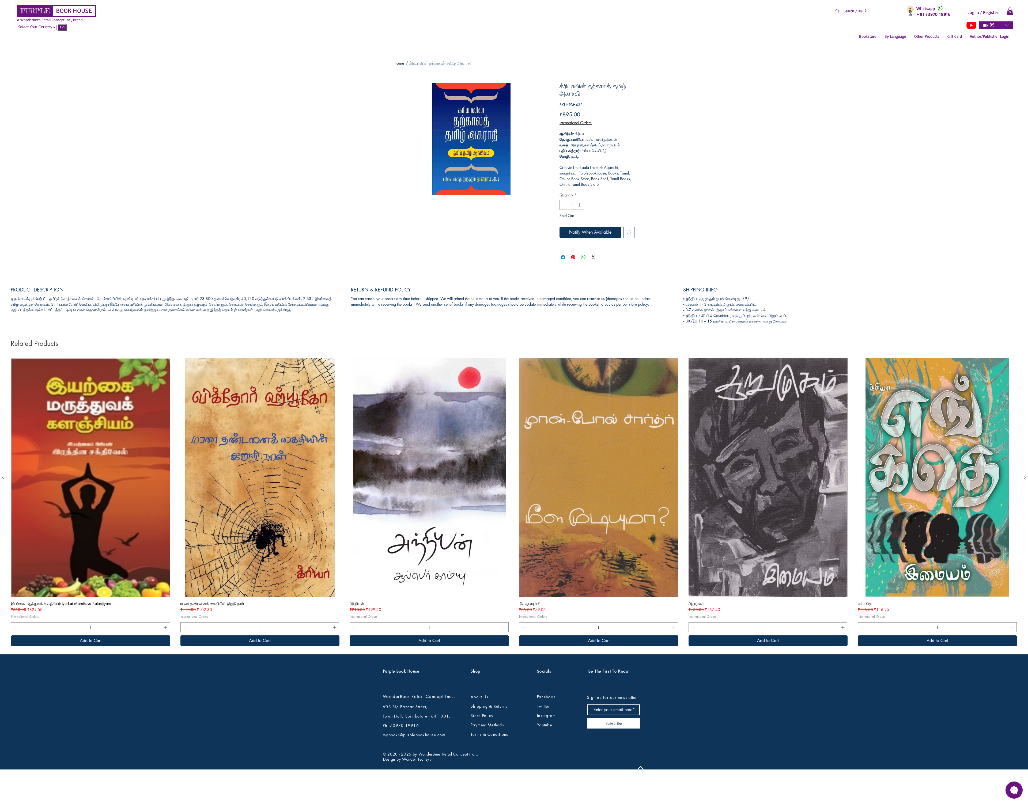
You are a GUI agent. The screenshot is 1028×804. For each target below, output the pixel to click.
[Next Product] (1025, 513)
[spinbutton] (572, 205)
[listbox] (996, 25)
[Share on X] (593, 257)
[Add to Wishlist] (628, 232)
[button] (1010, 11)
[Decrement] (563, 205)
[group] (514, 537)
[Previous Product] (3, 513)
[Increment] (580, 205)
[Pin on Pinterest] (573, 257)
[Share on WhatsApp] (583, 257)
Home (399, 63)
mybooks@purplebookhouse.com (414, 770)
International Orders (576, 122)
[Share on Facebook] (563, 257)
